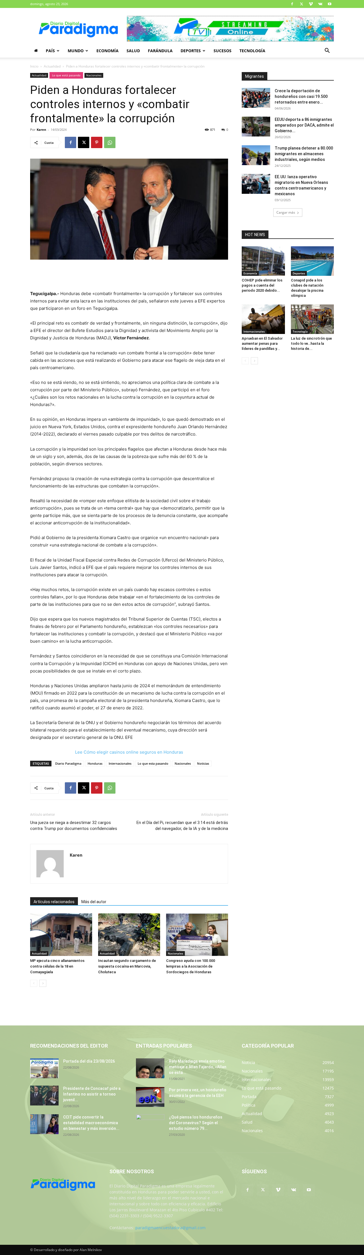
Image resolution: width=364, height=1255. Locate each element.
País (50, 50)
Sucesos (222, 50)
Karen (41, 129)
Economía (107, 50)
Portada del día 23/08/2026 (89, 1061)
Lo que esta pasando (153, 763)
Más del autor (93, 901)
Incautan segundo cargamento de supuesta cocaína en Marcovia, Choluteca (127, 966)
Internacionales (120, 763)
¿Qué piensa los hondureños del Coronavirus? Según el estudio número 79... (195, 1123)
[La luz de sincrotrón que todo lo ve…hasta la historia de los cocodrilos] (312, 319)
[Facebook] (292, 4)
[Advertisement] (129, 275)
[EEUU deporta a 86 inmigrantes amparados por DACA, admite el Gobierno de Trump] (256, 126)
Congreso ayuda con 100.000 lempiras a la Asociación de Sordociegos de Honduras (190, 966)
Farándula (160, 50)
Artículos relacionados (54, 901)
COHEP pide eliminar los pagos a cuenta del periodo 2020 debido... (262, 285)
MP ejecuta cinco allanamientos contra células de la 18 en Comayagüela (57, 966)
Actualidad (52, 66)
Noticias (203, 763)
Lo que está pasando (66, 75)
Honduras (95, 763)
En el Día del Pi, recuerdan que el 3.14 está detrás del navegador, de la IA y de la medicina (182, 825)
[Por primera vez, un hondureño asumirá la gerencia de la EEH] (150, 1097)
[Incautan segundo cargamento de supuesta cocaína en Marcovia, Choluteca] (129, 934)
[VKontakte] (320, 4)
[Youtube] (329, 4)
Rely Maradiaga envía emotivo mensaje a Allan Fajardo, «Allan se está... (197, 1067)
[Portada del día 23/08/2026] (44, 1068)
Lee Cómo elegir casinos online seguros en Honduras (129, 752)
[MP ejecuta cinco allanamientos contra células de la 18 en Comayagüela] (61, 934)
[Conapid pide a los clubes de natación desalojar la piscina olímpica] (312, 261)
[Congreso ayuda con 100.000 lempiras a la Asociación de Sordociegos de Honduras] (197, 934)
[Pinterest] (96, 142)
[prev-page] (33, 983)
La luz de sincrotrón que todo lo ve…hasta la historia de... (311, 343)
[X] (301, 4)
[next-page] (42, 983)
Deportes (191, 50)
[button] (327, 51)
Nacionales (94, 75)
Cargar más (285, 212)
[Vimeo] (311, 4)
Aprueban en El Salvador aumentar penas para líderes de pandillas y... (262, 343)
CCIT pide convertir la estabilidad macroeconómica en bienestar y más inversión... (91, 1123)
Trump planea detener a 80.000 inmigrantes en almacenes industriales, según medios (304, 154)
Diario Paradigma (68, 763)
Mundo (76, 50)
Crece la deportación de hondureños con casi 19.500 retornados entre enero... (301, 96)
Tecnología (252, 50)
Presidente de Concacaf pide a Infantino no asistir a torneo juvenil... (92, 1094)
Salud (133, 50)
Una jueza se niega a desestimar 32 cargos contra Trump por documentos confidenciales (73, 825)
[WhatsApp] (109, 142)
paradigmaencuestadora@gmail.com (170, 1227)
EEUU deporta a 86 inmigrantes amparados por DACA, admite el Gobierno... (304, 125)
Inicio (34, 66)
